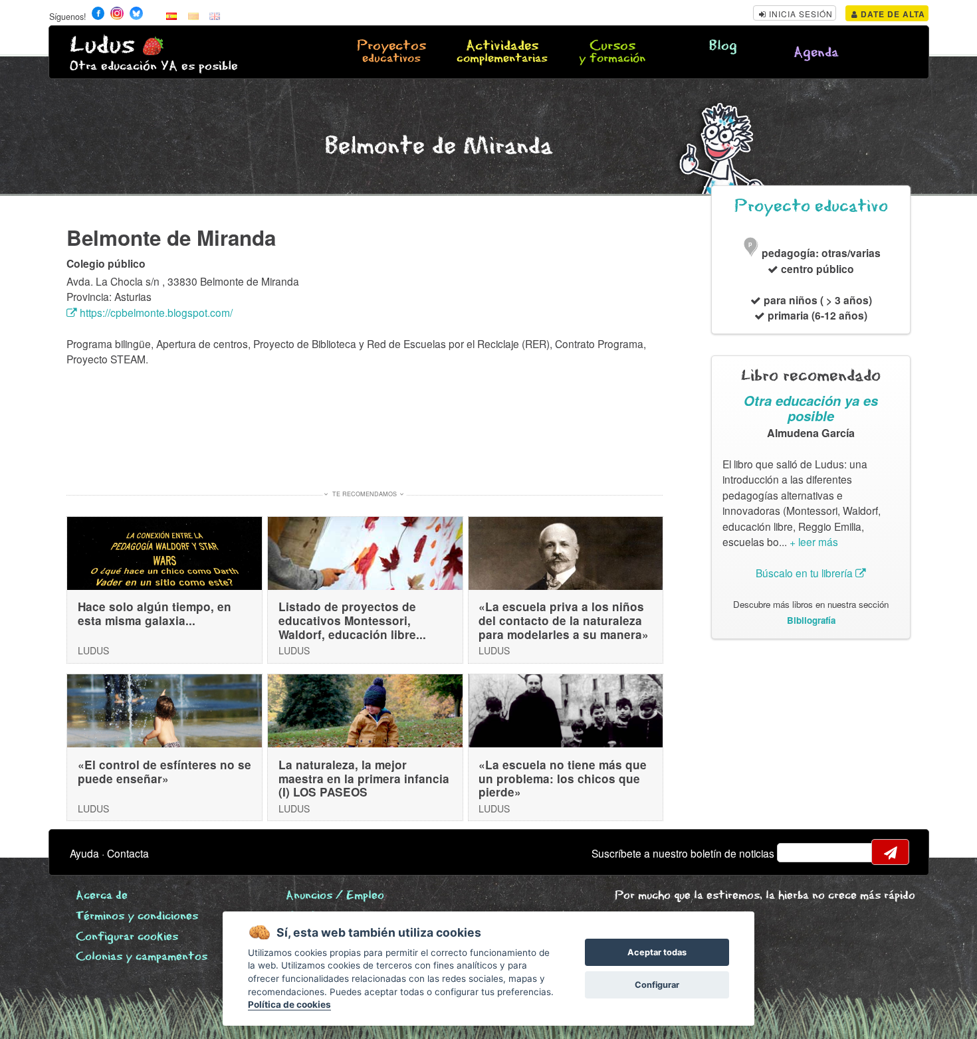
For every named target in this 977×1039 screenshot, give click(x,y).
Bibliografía (811, 620)
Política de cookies (289, 1004)
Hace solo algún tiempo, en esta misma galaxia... (154, 613)
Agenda (816, 53)
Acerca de (102, 895)
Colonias (141, 957)
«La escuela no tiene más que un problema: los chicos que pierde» (563, 778)
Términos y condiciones (137, 916)
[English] (214, 15)
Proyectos (391, 52)
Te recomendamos (364, 494)
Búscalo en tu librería (805, 572)
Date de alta (891, 14)
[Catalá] (193, 15)
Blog (723, 46)
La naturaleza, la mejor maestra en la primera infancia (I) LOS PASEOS (363, 778)
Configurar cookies (127, 937)
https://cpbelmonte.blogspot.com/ (155, 312)
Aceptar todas (657, 952)
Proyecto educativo (811, 206)
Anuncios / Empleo (335, 895)
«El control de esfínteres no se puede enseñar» (164, 772)
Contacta (128, 853)
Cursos (612, 52)
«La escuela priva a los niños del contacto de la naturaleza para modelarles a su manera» (564, 620)
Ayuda (84, 853)
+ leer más (814, 541)
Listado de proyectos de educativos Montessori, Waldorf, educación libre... (352, 620)
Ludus (102, 45)
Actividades (502, 52)
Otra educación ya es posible (811, 408)
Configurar (657, 985)
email (795, 852)
